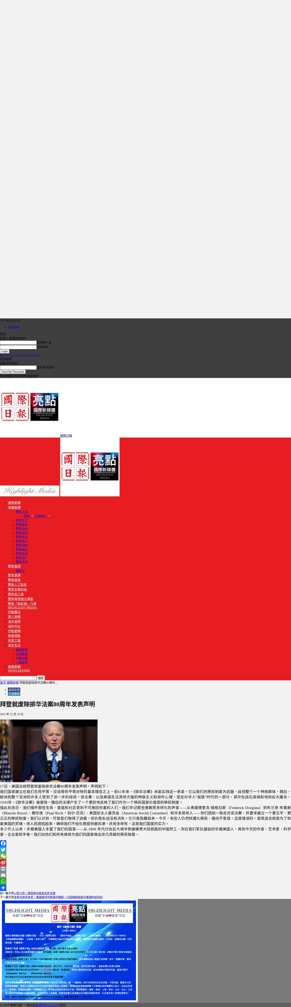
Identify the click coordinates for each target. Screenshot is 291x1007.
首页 (3, 682)
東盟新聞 (14, 666)
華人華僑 (14, 617)
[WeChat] (145, 856)
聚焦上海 (22, 512)
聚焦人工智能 (17, 584)
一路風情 (22, 662)
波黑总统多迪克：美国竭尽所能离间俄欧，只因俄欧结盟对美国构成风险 (58, 897)
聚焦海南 (22, 545)
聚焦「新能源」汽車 (22, 603)
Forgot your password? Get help (20, 355)
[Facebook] (145, 843)
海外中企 (14, 626)
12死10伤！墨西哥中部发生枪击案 (34, 893)
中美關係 (14, 693)
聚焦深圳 (22, 532)
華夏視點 (14, 636)
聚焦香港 (14, 566)
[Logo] (30, 495)
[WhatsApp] (145, 881)
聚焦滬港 (14, 575)
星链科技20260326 (47, 1005)
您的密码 (42, 347)
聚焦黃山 (22, 549)
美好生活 (14, 645)
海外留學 (14, 621)
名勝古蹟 (22, 658)
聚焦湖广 (22, 557)
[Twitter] (145, 850)
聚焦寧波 (22, 537)
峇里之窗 (14, 640)
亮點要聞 (14, 631)
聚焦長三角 (16, 594)
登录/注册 (13, 327)
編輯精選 (22, 649)
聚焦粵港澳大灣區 (20, 599)
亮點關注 (14, 612)
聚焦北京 (22, 520)
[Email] (145, 875)
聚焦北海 (22, 561)
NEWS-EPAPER (19, 670)
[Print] (145, 869)
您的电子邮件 (45, 367)
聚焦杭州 (22, 528)
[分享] (145, 888)
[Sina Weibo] (145, 862)
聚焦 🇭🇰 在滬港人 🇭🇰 (37, 516)
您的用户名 (44, 342)
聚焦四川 (22, 541)
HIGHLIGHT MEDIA (22, 607)
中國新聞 (14, 507)
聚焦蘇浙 (22, 524)
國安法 (20, 570)
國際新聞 (14, 502)
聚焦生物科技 (17, 589)
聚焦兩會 (14, 580)
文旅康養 (22, 654)
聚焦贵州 (22, 553)
